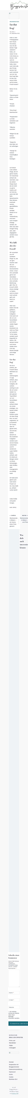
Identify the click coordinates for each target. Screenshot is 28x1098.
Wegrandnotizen (14, 21)
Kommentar (12, 968)
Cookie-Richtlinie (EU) (13, 1078)
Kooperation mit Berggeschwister (14, 1066)
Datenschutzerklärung (14, 1069)
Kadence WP (15, 1093)
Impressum (12, 1072)
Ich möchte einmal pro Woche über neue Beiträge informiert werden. (14, 1015)
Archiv (11, 1074)
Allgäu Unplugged (12, 1046)
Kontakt (11, 1062)
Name (11, 992)
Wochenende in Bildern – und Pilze (24, 519)
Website (11, 1007)
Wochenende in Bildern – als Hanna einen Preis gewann (13, 521)
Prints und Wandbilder (12, 1042)
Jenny (13, 31)
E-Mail (11, 1000)
